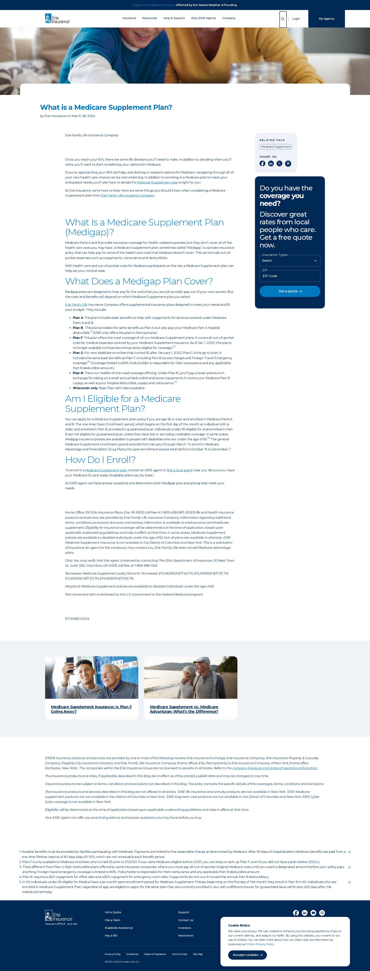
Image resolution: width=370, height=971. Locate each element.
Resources (149, 18)
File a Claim (112, 920)
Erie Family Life (76, 305)
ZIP (264, 270)
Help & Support (174, 18)
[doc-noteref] (91, 333)
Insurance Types (275, 254)
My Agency (326, 18)
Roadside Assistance (119, 928)
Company (228, 18)
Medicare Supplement (276, 146)
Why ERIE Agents (203, 18)
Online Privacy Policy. (261, 944)
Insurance (129, 18)
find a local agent (180, 470)
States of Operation (155, 954)
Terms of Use (179, 954)
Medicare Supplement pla (105, 470)
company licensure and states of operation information (274, 768)
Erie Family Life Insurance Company (127, 195)
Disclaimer (132, 954)
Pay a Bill (111, 935)
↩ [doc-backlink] (349, 852)
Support (183, 912)
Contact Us (185, 920)
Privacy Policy (113, 954)
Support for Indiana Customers (154, 5)
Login (296, 18)
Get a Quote (113, 912)
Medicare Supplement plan (157, 182)
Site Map (197, 954)
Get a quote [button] (288, 291)
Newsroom (185, 935)
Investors (184, 928)
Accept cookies (245, 955)
